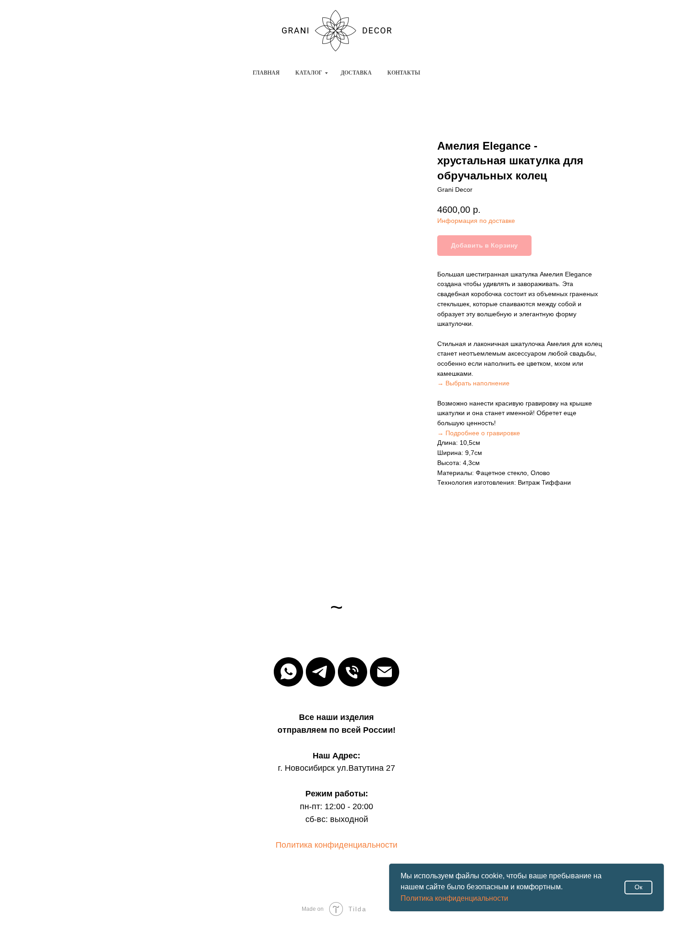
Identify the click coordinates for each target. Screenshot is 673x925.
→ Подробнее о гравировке (478, 433)
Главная (266, 73)
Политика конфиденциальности (454, 898)
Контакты (403, 73)
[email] (384, 672)
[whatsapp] (288, 672)
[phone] (352, 672)
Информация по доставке (476, 220)
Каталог (308, 73)
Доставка (356, 73)
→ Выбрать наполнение (473, 383)
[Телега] (320, 672)
